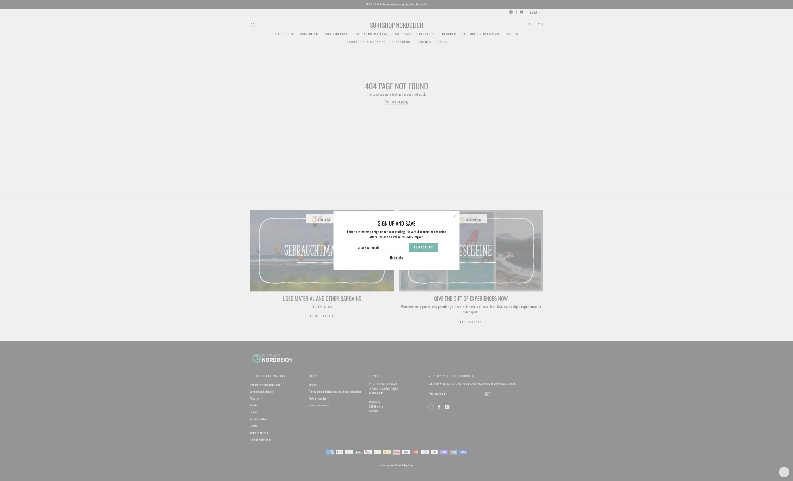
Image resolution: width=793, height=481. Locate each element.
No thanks (396, 257)
